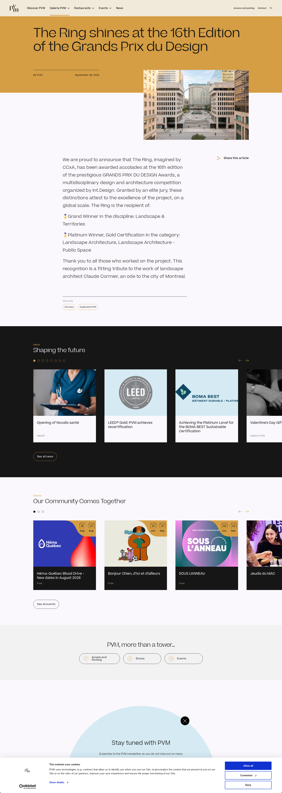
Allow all (248, 765)
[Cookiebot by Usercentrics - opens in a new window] (27, 786)
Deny (248, 785)
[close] (184, 720)
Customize (246, 775)
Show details (56, 782)
